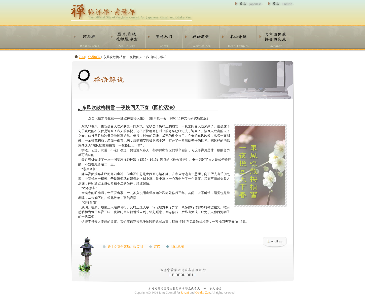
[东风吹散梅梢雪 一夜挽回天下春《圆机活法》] (260, 204)
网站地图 (177, 246)
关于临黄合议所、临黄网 (125, 246)
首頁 (82, 57)
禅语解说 (94, 57)
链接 (157, 246)
